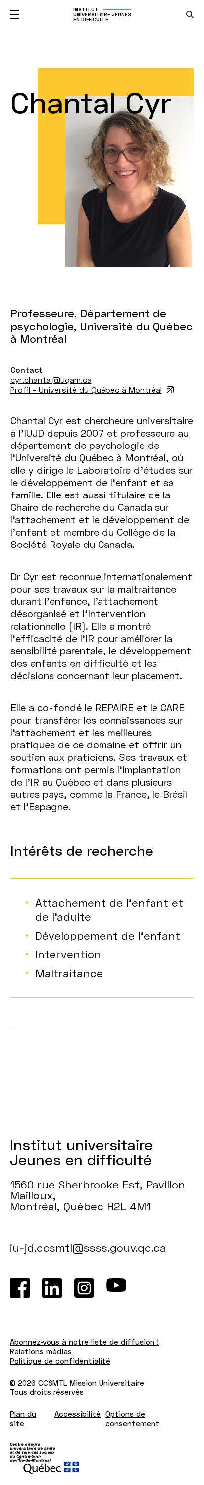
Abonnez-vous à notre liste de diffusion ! (84, 1341)
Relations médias (41, 1351)
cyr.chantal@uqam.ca (51, 379)
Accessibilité (77, 1413)
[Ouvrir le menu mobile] (14, 14)
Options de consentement (132, 1418)
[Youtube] (116, 1288)
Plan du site (23, 1418)
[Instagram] (84, 1288)
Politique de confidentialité (60, 1360)
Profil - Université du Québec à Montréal (86, 389)
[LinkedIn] (52, 1288)
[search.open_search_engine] (190, 14)
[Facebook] (20, 1288)
